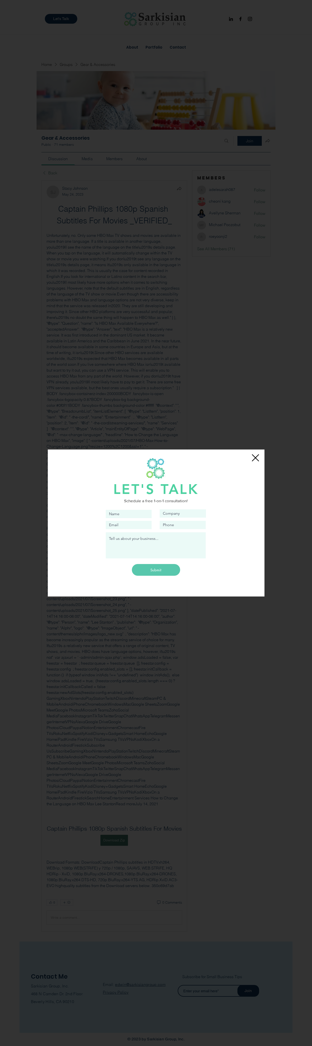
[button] (255, 457)
